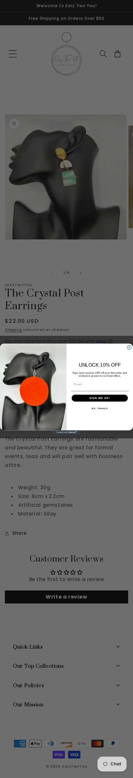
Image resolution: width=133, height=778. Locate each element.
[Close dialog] (129, 347)
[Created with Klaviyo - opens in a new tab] (66, 432)
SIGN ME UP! (99, 397)
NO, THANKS (100, 408)
